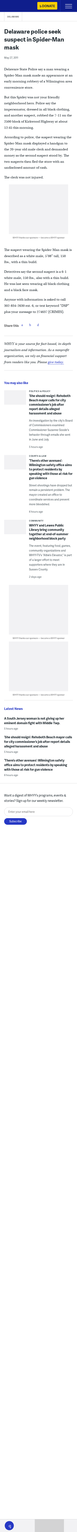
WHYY (15, 6)
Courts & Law (37, 455)
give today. (56, 362)
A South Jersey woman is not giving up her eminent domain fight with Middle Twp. (34, 720)
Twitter (30, 325)
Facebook (22, 325)
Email (38, 325)
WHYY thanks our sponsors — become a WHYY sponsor (39, 237)
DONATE (48, 6)
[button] (9, 1525)
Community (36, 520)
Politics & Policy (40, 391)
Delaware (13, 16)
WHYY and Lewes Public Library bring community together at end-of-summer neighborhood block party (48, 532)
